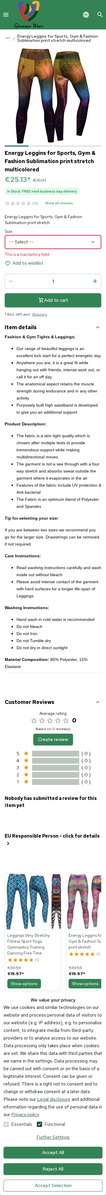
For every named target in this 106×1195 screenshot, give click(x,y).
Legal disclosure (53, 1099)
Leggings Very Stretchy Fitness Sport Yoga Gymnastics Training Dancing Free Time (28, 944)
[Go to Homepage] (29, 14)
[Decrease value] (11, 281)
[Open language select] (86, 15)
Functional (54, 1124)
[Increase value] (95, 281)
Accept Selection (53, 1185)
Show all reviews (59, 203)
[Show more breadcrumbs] (8, 38)
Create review (53, 739)
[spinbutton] (53, 281)
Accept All (53, 1152)
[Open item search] (100, 15)
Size (8, 231)
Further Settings (53, 1137)
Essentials (21, 1124)
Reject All (53, 1169)
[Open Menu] (6, 15)
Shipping (39, 314)
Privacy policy (25, 1114)
